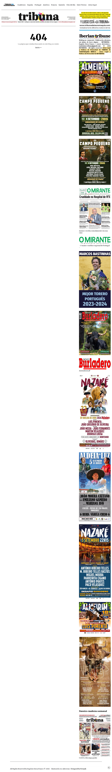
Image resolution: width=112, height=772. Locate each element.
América (46, 5)
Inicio (37, 48)
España (30, 5)
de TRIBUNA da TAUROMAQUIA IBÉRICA (95, 51)
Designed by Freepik (78, 769)
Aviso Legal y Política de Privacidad (95, 49)
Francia (54, 5)
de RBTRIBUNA (99, 54)
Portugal (38, 5)
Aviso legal (92, 5)
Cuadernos (21, 5)
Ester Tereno (82, 5)
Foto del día (71, 5)
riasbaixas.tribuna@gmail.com (90, 46)
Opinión (62, 5)
